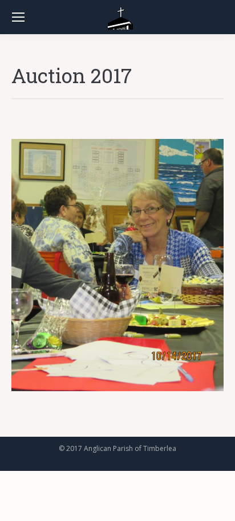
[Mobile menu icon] (18, 17)
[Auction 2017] (117, 265)
